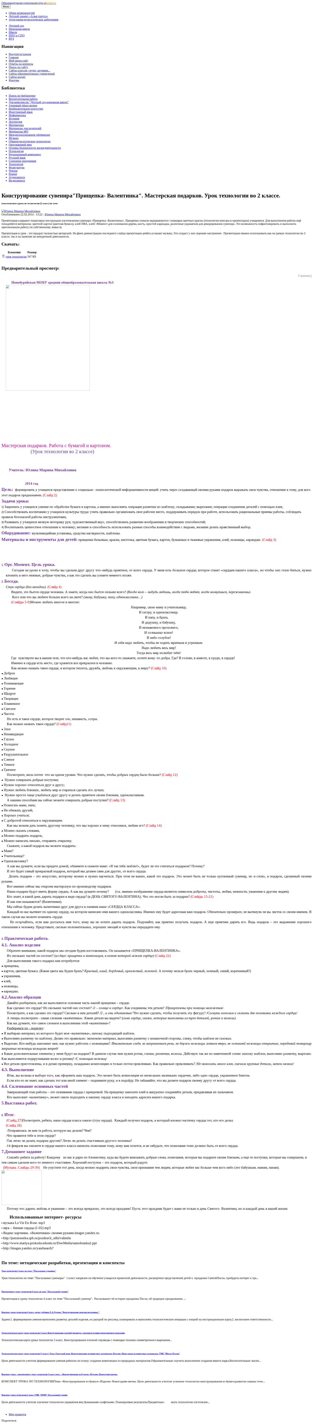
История (14, 118)
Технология (16, 164)
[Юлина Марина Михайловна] (20, 211)
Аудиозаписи (17, 177)
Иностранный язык (21, 112)
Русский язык (17, 157)
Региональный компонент (25, 154)
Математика (16, 125)
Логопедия (15, 121)
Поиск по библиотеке (22, 95)
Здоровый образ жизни (23, 105)
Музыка (13, 138)
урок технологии (16, 256)
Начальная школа (19, 28)
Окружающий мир (20, 144)
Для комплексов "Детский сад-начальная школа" (39, 102)
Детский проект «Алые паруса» (28, 16)
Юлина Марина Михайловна (63, 214)
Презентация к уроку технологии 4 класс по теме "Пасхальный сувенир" (34, 1291)
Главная (13, 57)
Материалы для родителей (25, 128)
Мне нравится (17, 1414)
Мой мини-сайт (18, 60)
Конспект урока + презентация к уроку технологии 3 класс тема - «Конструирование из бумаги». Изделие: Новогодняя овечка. (59, 1374)
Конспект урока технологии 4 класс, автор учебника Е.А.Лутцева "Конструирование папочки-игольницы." (50, 1312)
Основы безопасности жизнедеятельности (35, 147)
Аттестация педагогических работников (33, 19)
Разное (13, 174)
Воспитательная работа (23, 98)
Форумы (14, 80)
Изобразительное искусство (26, 108)
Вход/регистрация (20, 54)
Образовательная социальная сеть (28, 3)
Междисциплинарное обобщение (29, 134)
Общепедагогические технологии (30, 141)
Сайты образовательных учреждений (32, 73)
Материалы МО (18, 131)
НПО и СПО (17, 35)
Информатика (17, 115)
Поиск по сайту (18, 67)
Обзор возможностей (22, 13)
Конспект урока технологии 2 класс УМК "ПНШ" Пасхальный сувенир (34, 1395)
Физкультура (16, 167)
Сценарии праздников (22, 160)
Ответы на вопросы (21, 63)
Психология (16, 151)
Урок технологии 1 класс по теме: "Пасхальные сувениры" (28, 1271)
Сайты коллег (17, 77)
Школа (13, 32)
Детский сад (16, 25)
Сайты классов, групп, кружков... (29, 70)
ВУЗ (11, 38)
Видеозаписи (17, 180)
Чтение (13, 170)
